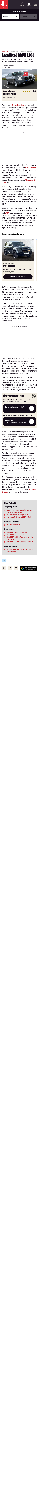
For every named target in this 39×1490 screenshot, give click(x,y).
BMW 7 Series (18, 105)
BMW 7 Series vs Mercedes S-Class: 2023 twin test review (20, 511)
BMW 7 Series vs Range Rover (17, 515)
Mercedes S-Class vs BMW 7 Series (19, 517)
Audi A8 (13, 182)
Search (22, 5)
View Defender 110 (18, 277)
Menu (35, 5)
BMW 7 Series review (14, 525)
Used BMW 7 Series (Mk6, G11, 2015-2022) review (20, 551)
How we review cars (9, 97)
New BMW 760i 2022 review (17, 533)
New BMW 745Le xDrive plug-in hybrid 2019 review (20, 538)
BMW (7, 213)
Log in (29, 5)
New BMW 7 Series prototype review (20, 535)
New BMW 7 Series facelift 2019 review (21, 542)
